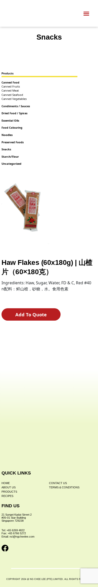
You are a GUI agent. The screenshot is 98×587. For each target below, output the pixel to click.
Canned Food (10, 82)
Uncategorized (11, 163)
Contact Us (58, 483)
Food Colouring (12, 127)
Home (6, 483)
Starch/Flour (10, 156)
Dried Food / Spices (14, 113)
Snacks (49, 37)
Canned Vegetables (14, 99)
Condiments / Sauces (16, 106)
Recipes (7, 495)
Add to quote (31, 315)
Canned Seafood (12, 95)
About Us (9, 487)
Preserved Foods (13, 142)
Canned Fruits (11, 86)
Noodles (7, 135)
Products (9, 491)
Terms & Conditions (64, 487)
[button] (86, 13)
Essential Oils (10, 120)
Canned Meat (10, 90)
